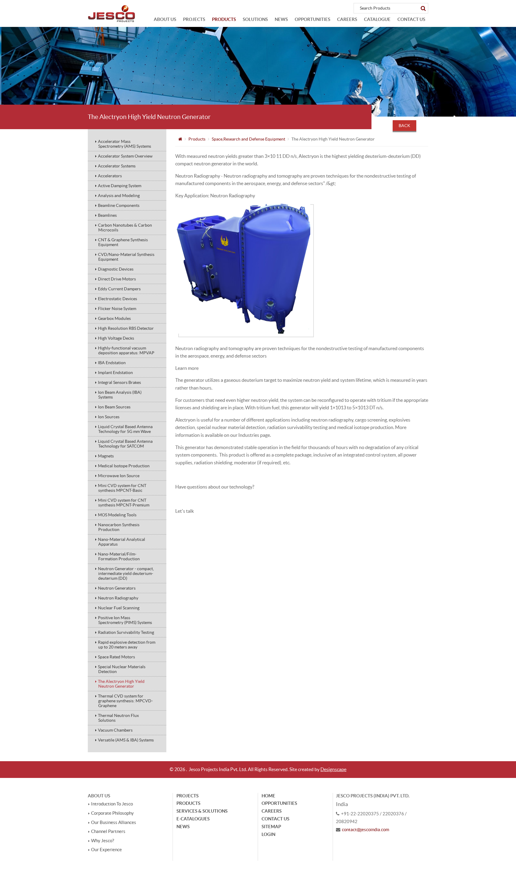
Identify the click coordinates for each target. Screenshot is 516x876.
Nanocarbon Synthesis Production (118, 527)
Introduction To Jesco (112, 804)
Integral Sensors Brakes (119, 382)
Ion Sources (108, 416)
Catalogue (377, 19)
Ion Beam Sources (114, 407)
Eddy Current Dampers (119, 288)
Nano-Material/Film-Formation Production (119, 556)
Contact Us (411, 19)
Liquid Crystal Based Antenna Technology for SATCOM (125, 443)
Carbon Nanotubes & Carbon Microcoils (125, 227)
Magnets (106, 456)
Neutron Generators (117, 588)
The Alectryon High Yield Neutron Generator (121, 684)
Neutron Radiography (118, 598)
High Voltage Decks (116, 338)
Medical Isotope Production (124, 465)
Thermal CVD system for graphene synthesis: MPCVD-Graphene (125, 701)
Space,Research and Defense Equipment (248, 139)
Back (404, 125)
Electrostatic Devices (117, 298)
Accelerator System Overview (125, 156)
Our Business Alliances (113, 822)
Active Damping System (119, 185)
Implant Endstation (115, 372)
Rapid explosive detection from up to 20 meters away (126, 644)
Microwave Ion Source (118, 475)
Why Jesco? (102, 840)
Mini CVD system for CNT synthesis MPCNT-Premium (123, 502)
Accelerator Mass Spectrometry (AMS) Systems (124, 144)
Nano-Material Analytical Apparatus (121, 542)
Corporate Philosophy (112, 813)
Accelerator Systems (117, 166)
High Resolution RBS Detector (126, 328)
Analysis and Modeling (119, 195)
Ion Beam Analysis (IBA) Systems (120, 394)
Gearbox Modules (114, 318)
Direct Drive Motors (117, 279)
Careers (347, 19)
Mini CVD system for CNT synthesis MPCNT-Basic (122, 488)
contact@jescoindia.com (365, 829)
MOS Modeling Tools (117, 514)
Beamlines (107, 215)
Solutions (255, 19)
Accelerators (110, 175)
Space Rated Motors (116, 656)
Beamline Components (118, 205)
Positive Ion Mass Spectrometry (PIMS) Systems (125, 620)
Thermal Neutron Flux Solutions (118, 718)
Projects (194, 19)
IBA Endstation (112, 362)
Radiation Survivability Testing (126, 632)
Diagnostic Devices (115, 269)
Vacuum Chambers (115, 730)
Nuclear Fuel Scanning (118, 607)
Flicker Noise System (117, 308)
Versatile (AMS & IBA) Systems (126, 740)
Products (224, 19)
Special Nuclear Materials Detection (121, 669)
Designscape (333, 769)
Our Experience (106, 849)
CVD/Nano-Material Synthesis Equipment (126, 257)
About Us (165, 19)
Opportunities (312, 19)
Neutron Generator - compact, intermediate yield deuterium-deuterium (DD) (126, 573)
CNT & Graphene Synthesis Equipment (123, 242)
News (281, 19)
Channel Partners (108, 831)
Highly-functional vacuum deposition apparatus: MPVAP (126, 350)
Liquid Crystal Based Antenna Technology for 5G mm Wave (125, 429)
